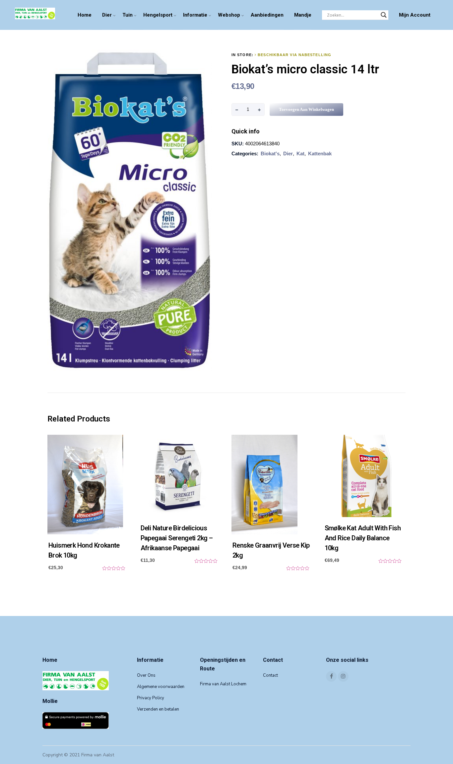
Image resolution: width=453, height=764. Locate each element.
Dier (107, 15)
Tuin (127, 15)
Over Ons (146, 675)
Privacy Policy (150, 698)
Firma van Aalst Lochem (223, 684)
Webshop (229, 15)
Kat (300, 153)
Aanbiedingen (267, 15)
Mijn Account (414, 15)
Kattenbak (320, 153)
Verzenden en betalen (158, 709)
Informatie (195, 15)
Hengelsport (157, 15)
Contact (270, 675)
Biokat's (270, 153)
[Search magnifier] (383, 15)
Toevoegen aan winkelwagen (306, 109)
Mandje (302, 15)
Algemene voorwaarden (160, 687)
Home (85, 15)
